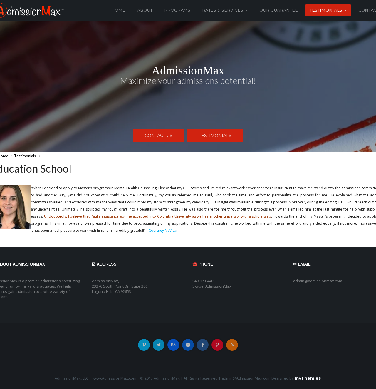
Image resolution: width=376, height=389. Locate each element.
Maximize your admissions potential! (188, 80)
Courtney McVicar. (164, 230)
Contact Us (158, 135)
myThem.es (308, 378)
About (144, 10)
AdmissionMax (188, 70)
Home (118, 10)
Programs (177, 10)
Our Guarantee (278, 10)
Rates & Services (222, 10)
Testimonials (326, 10)
